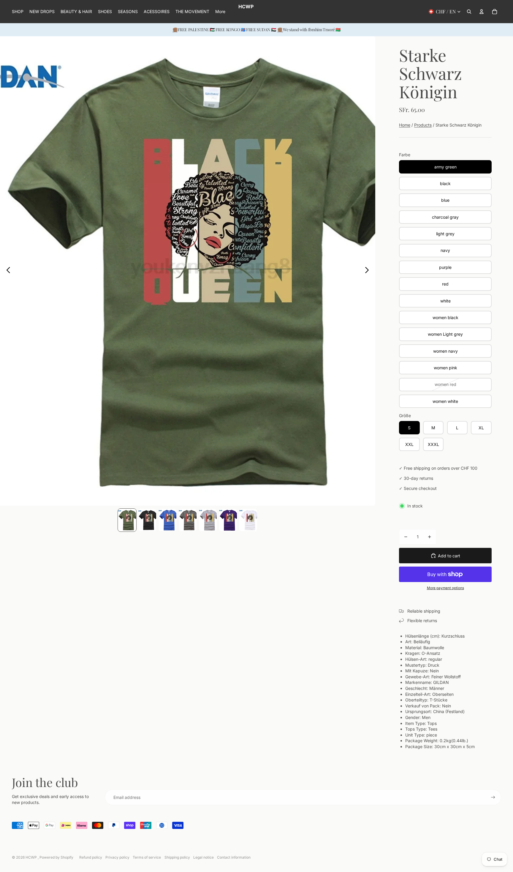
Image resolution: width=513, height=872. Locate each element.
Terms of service (147, 857)
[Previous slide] (6, 270)
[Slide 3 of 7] (167, 520)
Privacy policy (117, 857)
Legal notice (203, 857)
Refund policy (90, 857)
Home (404, 124)
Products (423, 124)
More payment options (445, 588)
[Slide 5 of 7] (208, 520)
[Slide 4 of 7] (188, 520)
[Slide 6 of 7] (228, 520)
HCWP (32, 857)
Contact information (234, 857)
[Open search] (469, 11)
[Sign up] (493, 797)
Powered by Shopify (56, 857)
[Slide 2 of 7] (147, 520)
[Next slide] (368, 270)
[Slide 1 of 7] (127, 520)
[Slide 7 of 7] (248, 520)
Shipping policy (177, 857)
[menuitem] (220, 11)
